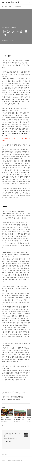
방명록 (10, 7)
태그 (6, 7)
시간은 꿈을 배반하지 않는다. (10, 2)
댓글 (3, 426)
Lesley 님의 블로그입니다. (10, 438)
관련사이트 (4, 454)
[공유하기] (8, 392)
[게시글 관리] (11, 392)
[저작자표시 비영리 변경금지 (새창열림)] (22, 392)
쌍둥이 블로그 (18, 7)
